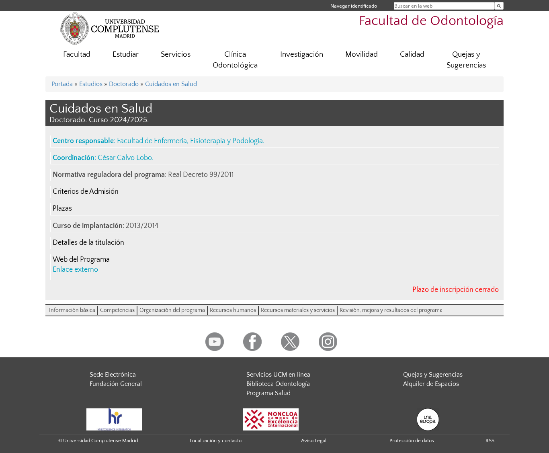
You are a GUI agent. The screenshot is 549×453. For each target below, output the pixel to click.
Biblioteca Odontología (278, 383)
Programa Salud (268, 393)
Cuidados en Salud (171, 84)
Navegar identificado (353, 5)
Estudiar (126, 54)
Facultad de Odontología (431, 21)
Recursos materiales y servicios (298, 310)
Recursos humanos (233, 310)
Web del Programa (81, 260)
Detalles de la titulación (88, 243)
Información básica (72, 310)
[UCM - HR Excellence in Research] (114, 418)
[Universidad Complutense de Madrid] (109, 28)
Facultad (76, 54)
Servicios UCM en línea (278, 374)
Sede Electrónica (113, 374)
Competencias (117, 310)
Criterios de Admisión (86, 192)
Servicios (176, 54)
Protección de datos (411, 440)
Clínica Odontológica (235, 60)
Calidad (412, 54)
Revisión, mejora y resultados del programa (391, 310)
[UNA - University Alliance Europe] (428, 418)
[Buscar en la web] (499, 6)
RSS (489, 440)
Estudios (90, 84)
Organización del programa (172, 310)
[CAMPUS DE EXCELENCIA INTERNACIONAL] (271, 418)
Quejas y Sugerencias (466, 60)
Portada (62, 84)
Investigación (301, 54)
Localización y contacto (216, 440)
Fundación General (116, 383)
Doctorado (124, 84)
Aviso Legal (313, 440)
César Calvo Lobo (125, 158)
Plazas (62, 209)
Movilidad (361, 54)
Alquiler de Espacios (431, 383)
